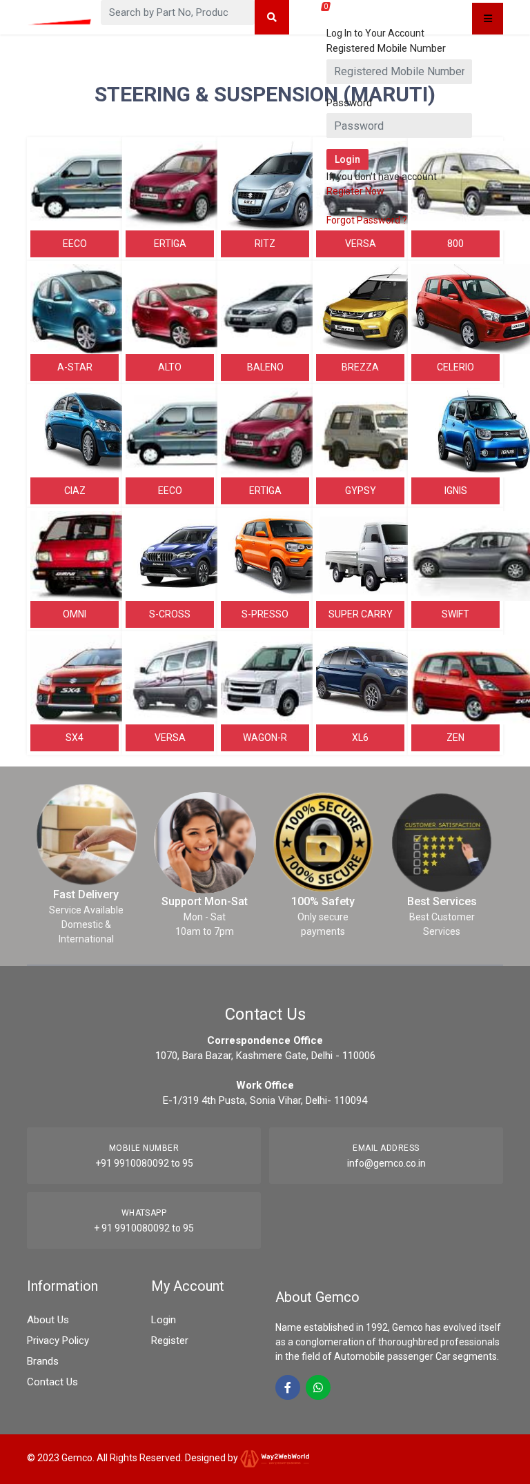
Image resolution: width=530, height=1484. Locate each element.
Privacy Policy (58, 1340)
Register (169, 1340)
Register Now (355, 191)
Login (163, 1320)
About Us (48, 1320)
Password (349, 103)
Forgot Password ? (366, 220)
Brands (43, 1361)
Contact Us (52, 1382)
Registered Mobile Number (386, 48)
